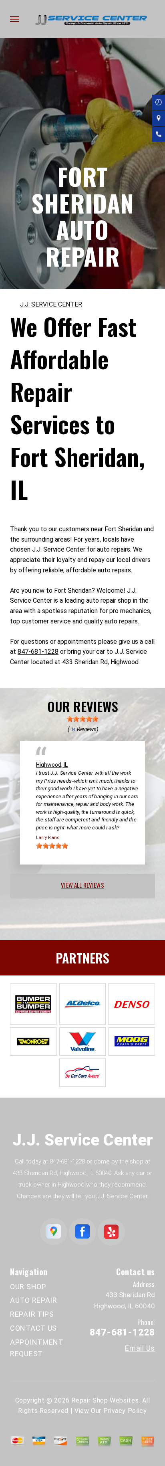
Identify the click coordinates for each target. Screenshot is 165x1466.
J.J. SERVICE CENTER (51, 304)
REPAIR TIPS (32, 1314)
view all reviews (82, 884)
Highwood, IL (52, 765)
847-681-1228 (38, 651)
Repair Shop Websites (105, 1400)
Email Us (140, 1348)
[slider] (82, 719)
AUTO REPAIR (33, 1300)
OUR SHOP (28, 1286)
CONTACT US (33, 1328)
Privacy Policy (125, 1411)
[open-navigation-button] (14, 19)
